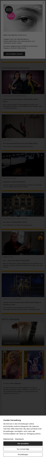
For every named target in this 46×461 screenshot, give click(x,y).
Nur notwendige (23, 449)
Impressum (19, 439)
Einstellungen (23, 454)
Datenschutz (8, 439)
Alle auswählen (23, 443)
